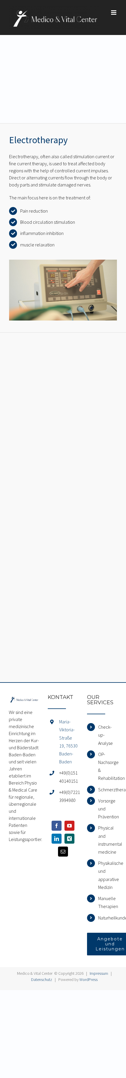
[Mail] (63, 852)
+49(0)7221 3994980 (68, 796)
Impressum (99, 973)
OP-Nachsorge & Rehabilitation (107, 766)
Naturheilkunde (107, 918)
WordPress (88, 979)
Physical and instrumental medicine (107, 840)
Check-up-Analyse (105, 735)
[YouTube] (69, 826)
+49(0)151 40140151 (68, 777)
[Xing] (69, 839)
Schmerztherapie (107, 789)
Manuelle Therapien (107, 902)
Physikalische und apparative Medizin (107, 875)
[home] (24, 698)
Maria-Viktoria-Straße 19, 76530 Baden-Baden (68, 742)
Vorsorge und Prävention (107, 809)
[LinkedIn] (57, 839)
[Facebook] (57, 826)
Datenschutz (41, 979)
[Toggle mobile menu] (114, 12)
